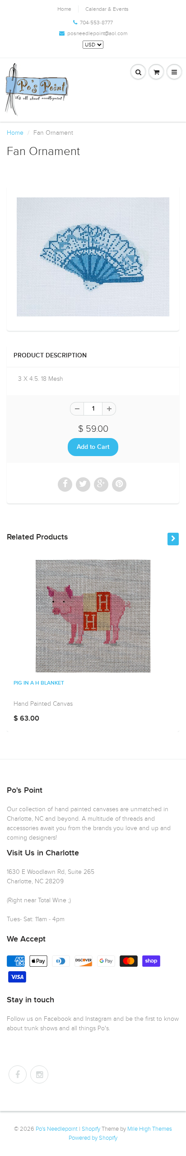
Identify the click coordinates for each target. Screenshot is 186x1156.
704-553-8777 (96, 22)
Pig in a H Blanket (39, 683)
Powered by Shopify (93, 1138)
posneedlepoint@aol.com (97, 33)
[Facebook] (18, 1074)
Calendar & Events (107, 9)
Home (64, 9)
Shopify (91, 1129)
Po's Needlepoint (57, 1129)
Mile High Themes (149, 1129)
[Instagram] (39, 1074)
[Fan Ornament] (93, 257)
